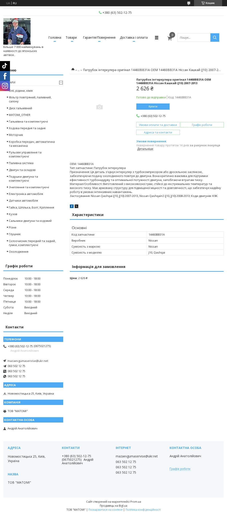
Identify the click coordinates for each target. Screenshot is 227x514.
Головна (54, 37)
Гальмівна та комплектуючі (28, 121)
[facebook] (72, 207)
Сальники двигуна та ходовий (30, 221)
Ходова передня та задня (27, 128)
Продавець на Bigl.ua (113, 506)
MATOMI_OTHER (19, 115)
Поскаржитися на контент (105, 510)
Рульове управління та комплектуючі (25, 154)
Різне (12, 227)
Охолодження (18, 252)
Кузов (13, 214)
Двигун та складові (22, 170)
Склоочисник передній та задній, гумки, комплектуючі (32, 243)
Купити (153, 106)
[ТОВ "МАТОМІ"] (17, 31)
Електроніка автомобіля (26, 194)
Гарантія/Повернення (99, 37)
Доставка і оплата (134, 37)
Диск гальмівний (20, 108)
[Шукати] (214, 37)
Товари (71, 37)
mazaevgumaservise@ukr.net (28, 361)
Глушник (15, 234)
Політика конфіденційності (143, 510)
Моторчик (16, 135)
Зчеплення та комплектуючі (29, 187)
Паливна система (21, 163)
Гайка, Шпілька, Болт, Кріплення (31, 207)
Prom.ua (135, 502)
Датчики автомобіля (23, 200)
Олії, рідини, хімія (21, 91)
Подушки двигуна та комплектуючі (23, 179)
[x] (76, 207)
